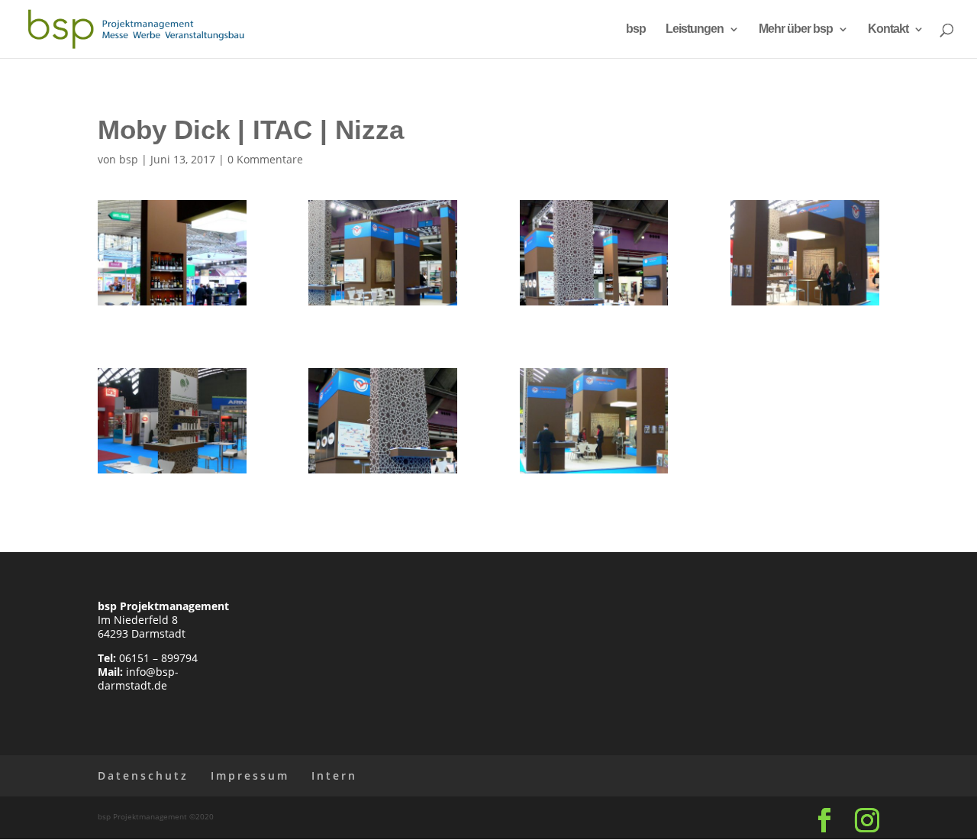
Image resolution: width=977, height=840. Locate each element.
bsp (636, 29)
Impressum (250, 775)
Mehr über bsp (796, 29)
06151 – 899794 (158, 658)
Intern (334, 775)
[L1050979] (594, 473)
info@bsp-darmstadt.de (138, 678)
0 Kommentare (265, 159)
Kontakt (888, 29)
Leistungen (695, 29)
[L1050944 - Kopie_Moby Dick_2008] (382, 305)
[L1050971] (382, 473)
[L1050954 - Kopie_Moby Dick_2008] (594, 305)
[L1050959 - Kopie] (804, 305)
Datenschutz (143, 775)
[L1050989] (172, 305)
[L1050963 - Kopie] (172, 473)
